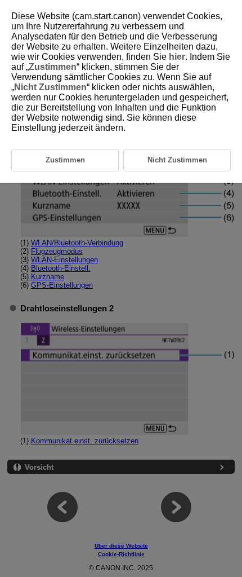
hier (177, 56)
